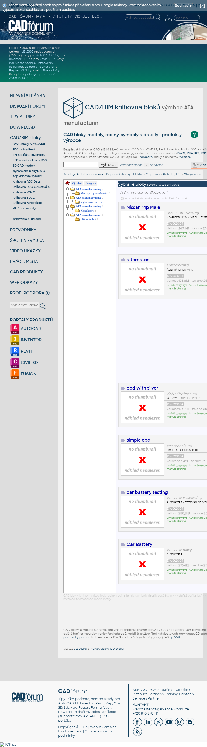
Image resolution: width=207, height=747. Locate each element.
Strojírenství (192, 174)
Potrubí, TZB (172, 174)
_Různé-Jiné (88, 219)
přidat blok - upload (27, 219)
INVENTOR (31, 339)
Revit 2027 (47, 59)
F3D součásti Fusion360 (30, 160)
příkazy (30, 74)
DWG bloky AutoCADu (29, 144)
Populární (146, 157)
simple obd (138, 440)
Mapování (153, 174)
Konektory (87, 210)
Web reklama (101, 727)
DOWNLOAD (22, 127)
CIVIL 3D (29, 362)
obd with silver (142, 388)
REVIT (26, 351)
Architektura (90, 174)
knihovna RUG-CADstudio (31, 187)
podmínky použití (76, 637)
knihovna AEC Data (27, 181)
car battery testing (147, 492)
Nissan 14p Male (143, 207)
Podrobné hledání (130, 165)
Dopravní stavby (118, 174)
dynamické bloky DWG (29, 171)
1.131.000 (27, 51)
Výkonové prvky (91, 202)
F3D (203, 153)
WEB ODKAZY (24, 282)
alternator (138, 260)
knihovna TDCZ (24, 197)
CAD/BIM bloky (25, 137)
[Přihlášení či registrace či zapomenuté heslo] (168, 21)
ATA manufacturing (88, 189)
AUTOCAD (30, 328)
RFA (190, 153)
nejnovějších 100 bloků (107, 648)
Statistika (80, 648)
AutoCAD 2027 (47, 55)
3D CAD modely (24, 165)
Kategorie (90, 183)
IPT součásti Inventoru (29, 155)
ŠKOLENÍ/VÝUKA (27, 240)
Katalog (69, 174)
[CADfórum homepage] (31, 34)
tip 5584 (176, 637)
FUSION (28, 373)
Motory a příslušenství (94, 193)
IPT (196, 153)
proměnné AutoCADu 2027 (32, 76)
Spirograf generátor (40, 66)
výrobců (185, 157)
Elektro (138, 174)
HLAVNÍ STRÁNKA (27, 95)
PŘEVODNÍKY (23, 229)
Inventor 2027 (19, 59)
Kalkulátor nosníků (22, 63)
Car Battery (139, 544)
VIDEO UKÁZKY (25, 250)
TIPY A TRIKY (22, 116)
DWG (181, 153)
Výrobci (76, 183)
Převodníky (51, 70)
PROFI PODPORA (27, 292)
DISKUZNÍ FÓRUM (27, 106)
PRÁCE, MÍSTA (24, 261)
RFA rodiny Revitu (25, 149)
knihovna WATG (24, 192)
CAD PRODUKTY (26, 271)
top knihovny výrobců (28, 176)
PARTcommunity (24, 208)
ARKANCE (141, 690)
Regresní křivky (20, 70)
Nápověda (156, 165)
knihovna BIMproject (27, 203)
